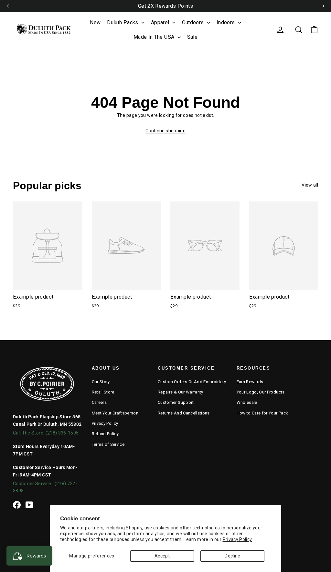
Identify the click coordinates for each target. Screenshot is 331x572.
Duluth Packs (123, 22)
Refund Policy (105, 433)
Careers (99, 402)
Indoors (226, 22)
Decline (232, 555)
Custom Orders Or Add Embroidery (192, 381)
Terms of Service (108, 444)
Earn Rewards (250, 381)
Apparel (161, 22)
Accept (162, 555)
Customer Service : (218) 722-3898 (45, 487)
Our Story (101, 381)
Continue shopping (165, 130)
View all (310, 185)
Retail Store (103, 392)
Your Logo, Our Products (261, 392)
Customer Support (176, 402)
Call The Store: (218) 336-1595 (46, 432)
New (95, 22)
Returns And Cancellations (184, 413)
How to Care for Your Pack (262, 413)
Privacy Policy (237, 539)
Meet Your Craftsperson (115, 413)
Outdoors (193, 22)
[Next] (323, 6)
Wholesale (247, 402)
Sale (192, 37)
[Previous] (8, 6)
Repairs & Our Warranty (180, 392)
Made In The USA (154, 37)
